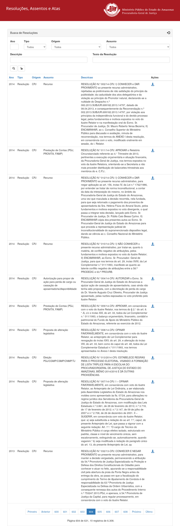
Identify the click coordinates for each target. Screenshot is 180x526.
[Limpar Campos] (21, 68)
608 (125, 511)
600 (56, 511)
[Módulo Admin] (168, 33)
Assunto (111, 41)
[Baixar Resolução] (152, 84)
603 (82, 511)
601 (65, 511)
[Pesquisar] (13, 68)
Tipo (26, 41)
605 (100, 511)
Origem (55, 41)
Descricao (87, 77)
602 (74, 511)
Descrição (16, 54)
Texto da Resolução (105, 54)
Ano (12, 41)
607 (117, 511)
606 (108, 511)
